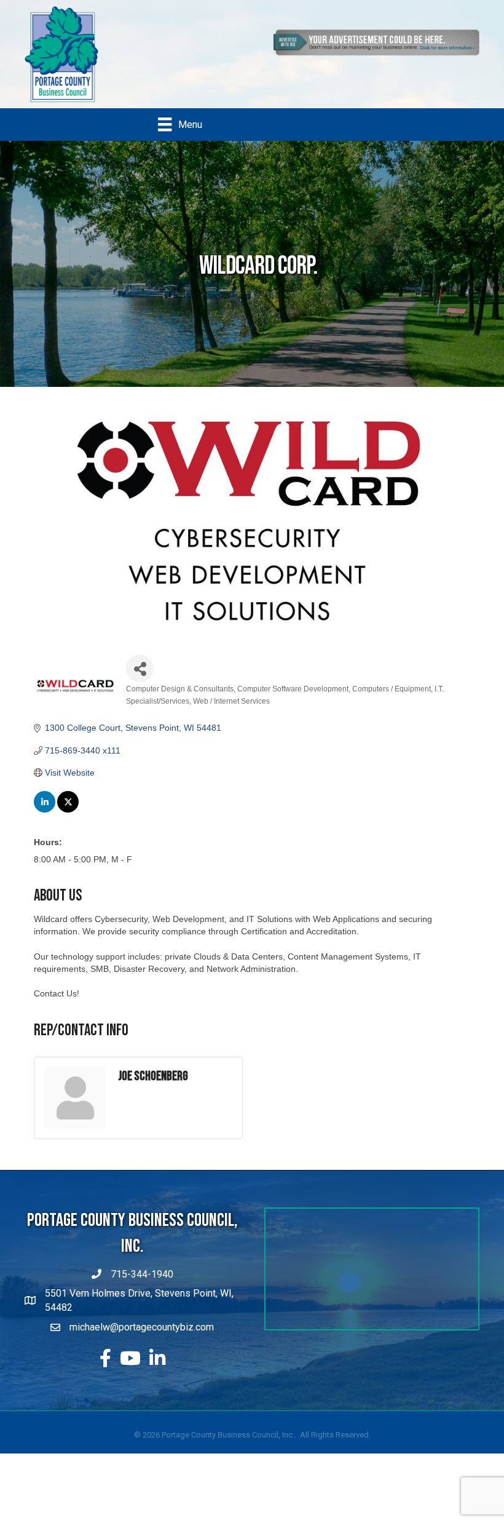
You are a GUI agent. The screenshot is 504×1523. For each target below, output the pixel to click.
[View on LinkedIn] (44, 809)
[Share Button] (140, 668)
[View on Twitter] (68, 809)
